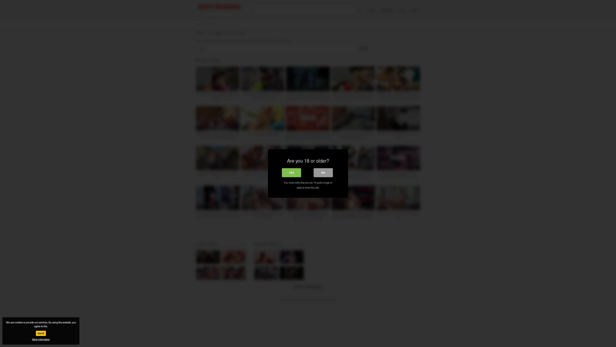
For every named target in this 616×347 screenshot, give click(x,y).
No (323, 172)
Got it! (41, 333)
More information (41, 339)
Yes (291, 172)
